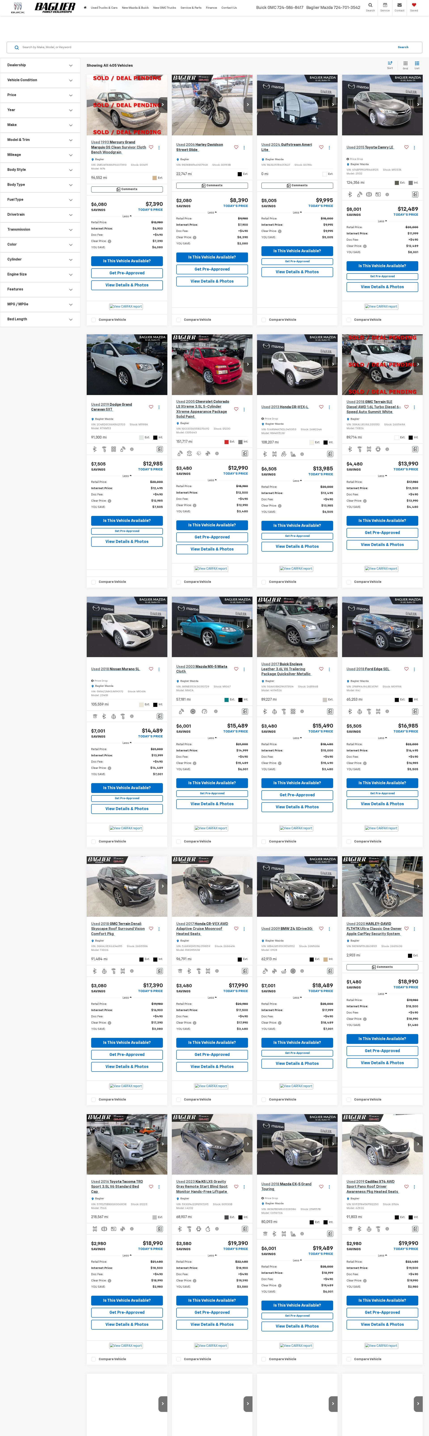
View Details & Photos (127, 285)
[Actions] (159, 147)
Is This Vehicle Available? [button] (127, 261)
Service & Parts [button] (191, 7)
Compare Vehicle (112, 319)
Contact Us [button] (229, 7)
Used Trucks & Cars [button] (104, 7)
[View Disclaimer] (387, 194)
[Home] (85, 8)
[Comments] (415, 194)
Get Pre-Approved (127, 273)
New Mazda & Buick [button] (135, 7)
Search (403, 47)
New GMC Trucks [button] (164, 7)
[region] (127, 237)
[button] (162, 105)
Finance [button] (211, 7)
